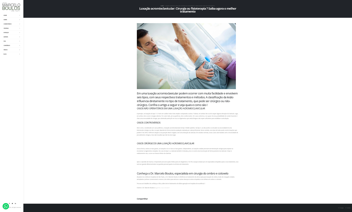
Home (162, 6)
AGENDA (6, 37)
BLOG (5, 54)
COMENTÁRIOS (7, 24)
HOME (5, 15)
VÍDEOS (5, 50)
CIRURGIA (6, 28)
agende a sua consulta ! (163, 188)
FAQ (5, 41)
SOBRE (5, 19)
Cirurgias (341, 208)
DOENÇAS (6, 32)
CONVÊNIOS (7, 45)
